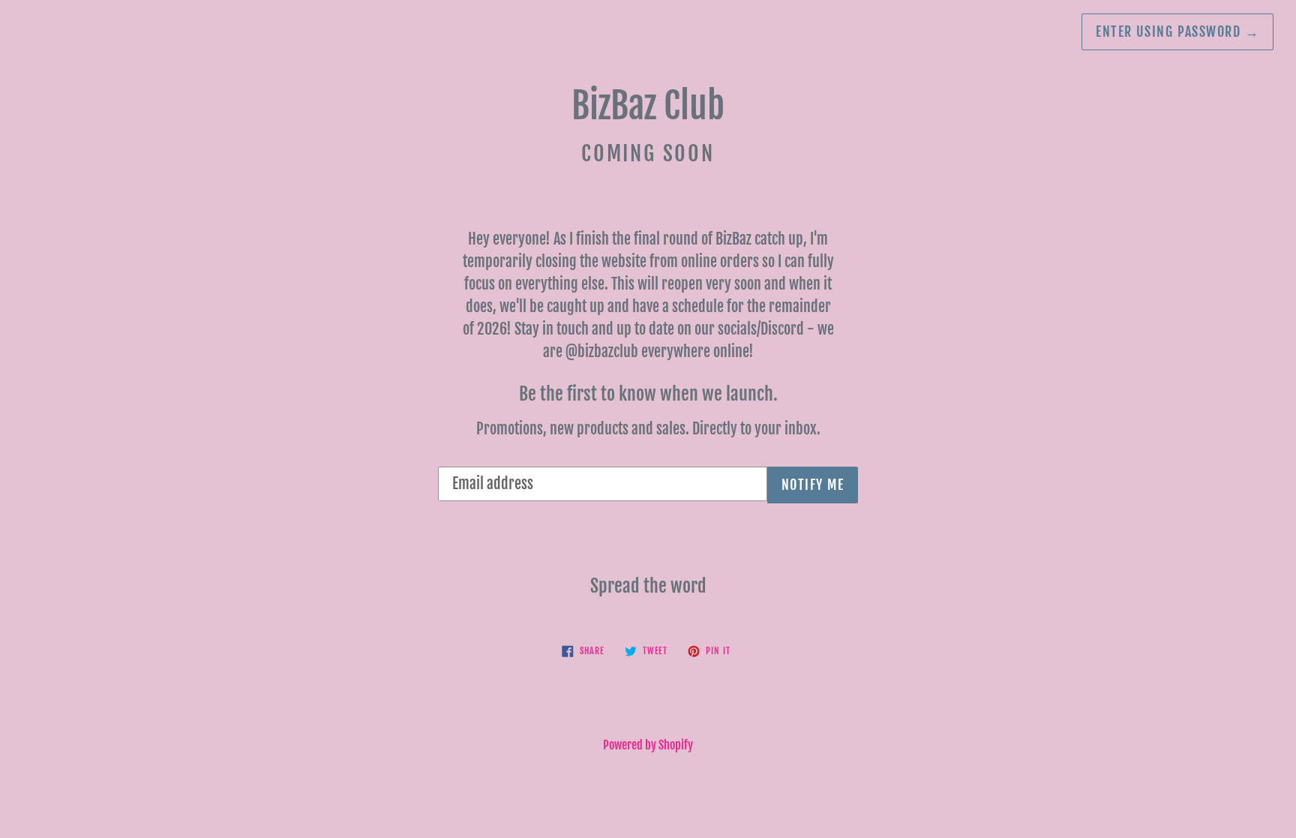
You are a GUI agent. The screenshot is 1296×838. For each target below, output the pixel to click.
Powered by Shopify (648, 744)
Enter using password (1177, 31)
